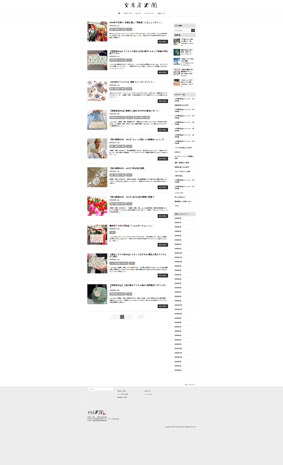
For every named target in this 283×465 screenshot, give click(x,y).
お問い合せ (147, 391)
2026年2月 (178, 244)
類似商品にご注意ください (183, 201)
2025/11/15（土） (114, 56)
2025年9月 (178, 266)
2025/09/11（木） (114, 259)
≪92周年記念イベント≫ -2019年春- (184, 181)
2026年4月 (178, 235)
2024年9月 (178, 318)
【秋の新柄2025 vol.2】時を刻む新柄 (126, 168)
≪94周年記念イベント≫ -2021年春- (184, 142)
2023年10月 (178, 357)
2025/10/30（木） (114, 114)
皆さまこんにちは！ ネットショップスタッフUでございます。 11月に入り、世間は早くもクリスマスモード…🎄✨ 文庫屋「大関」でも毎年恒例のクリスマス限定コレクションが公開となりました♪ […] (138, 95)
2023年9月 (178, 361)
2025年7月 (178, 275)
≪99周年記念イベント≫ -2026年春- (184, 129)
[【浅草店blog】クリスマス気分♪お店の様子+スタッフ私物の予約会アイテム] (97, 60)
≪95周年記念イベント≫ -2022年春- (184, 100)
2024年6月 (178, 331)
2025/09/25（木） (114, 229)
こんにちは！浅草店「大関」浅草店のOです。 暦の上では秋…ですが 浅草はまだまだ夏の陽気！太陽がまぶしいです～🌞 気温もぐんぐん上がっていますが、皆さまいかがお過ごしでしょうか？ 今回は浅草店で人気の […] (138, 300)
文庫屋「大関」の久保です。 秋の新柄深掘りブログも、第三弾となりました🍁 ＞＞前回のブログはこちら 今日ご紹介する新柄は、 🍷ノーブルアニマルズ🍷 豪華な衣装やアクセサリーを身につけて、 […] (138, 152)
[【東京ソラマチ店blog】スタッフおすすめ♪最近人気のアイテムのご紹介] (97, 263)
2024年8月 (178, 322)
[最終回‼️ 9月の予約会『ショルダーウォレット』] (97, 234)
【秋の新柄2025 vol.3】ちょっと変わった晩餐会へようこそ (136, 139)
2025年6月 (178, 279)
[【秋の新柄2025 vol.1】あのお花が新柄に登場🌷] (97, 206)
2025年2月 (178, 296)
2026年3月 (178, 240)
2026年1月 (178, 248)
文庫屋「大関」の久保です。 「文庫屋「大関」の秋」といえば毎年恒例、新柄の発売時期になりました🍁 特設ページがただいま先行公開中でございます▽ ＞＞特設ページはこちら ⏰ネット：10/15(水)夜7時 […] (138, 210)
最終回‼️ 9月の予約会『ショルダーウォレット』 (131, 226)
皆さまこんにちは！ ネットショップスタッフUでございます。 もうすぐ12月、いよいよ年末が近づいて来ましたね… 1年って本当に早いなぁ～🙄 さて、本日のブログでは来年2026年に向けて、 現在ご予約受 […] (138, 35)
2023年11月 (178, 353)
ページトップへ (191, 384)
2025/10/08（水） (114, 200)
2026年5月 (178, 231)
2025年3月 (178, 292)
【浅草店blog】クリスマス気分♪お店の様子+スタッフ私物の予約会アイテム (138, 52)
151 (141, 317)
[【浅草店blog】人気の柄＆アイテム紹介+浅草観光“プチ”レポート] (97, 294)
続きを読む (162, 41)
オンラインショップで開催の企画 (184, 157)
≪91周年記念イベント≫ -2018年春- (184, 187)
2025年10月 (178, 262)
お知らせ (129, 117)
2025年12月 (178, 253)
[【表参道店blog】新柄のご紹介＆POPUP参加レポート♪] (97, 119)
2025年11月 (178, 257)
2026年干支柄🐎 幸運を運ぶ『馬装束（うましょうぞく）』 (136, 22)
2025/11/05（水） (114, 85)
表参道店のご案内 (122, 397)
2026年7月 (178, 222)
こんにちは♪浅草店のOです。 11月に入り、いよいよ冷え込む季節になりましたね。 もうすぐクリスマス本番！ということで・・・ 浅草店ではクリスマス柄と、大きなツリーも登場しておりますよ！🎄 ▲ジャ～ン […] (138, 66)
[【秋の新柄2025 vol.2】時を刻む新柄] (97, 177)
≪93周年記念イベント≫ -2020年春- (184, 136)
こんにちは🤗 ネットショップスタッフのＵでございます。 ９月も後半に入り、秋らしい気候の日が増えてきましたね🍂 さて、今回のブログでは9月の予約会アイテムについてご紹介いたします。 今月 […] (138, 238)
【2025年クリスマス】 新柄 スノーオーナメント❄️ (132, 82)
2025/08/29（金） (114, 290)
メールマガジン (148, 394)
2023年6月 (178, 370)
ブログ (129, 29)
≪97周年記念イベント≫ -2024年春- (184, 117)
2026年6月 (178, 227)
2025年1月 (178, 301)
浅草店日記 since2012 (117, 60)
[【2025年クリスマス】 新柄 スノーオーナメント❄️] (97, 91)
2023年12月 (178, 348)
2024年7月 (178, 327)
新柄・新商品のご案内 (117, 29)
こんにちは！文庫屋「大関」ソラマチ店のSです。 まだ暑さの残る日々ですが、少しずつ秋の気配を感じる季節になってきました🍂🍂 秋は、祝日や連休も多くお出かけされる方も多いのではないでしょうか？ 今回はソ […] (138, 269)
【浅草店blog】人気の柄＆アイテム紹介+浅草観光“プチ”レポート (138, 286)
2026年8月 (178, 218)
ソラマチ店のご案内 (122, 394)
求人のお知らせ (180, 197)
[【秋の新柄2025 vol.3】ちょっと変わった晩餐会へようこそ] (97, 148)
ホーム (92, 389)
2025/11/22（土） (114, 25)
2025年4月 (178, 288)
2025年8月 (178, 270)
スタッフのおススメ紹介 (182, 171)
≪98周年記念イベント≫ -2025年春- (184, 123)
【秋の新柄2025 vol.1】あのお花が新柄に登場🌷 (132, 197)
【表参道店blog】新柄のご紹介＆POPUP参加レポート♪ (134, 111)
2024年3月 (178, 344)
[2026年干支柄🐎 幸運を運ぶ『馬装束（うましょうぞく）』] (97, 31)
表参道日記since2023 (117, 117)
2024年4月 (178, 340)
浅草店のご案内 (121, 391)
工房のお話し (179, 176)
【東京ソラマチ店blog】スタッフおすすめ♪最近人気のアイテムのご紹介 (137, 255)
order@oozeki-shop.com (99, 420)
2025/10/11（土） (114, 171)
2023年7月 (178, 366)
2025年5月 (178, 283)
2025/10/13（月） (114, 142)
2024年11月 (178, 309)
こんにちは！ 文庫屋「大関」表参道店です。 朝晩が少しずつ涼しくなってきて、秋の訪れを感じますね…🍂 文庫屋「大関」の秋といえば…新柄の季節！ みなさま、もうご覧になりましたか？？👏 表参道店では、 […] (138, 123)
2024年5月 (178, 335)
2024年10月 (178, 314)
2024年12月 (178, 305)
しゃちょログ (179, 193)
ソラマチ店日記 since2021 (119, 263)
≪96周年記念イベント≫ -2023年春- (184, 110)
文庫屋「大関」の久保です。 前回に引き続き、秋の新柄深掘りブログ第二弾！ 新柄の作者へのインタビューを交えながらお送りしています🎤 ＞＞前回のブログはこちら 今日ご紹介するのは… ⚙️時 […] (138, 181)
